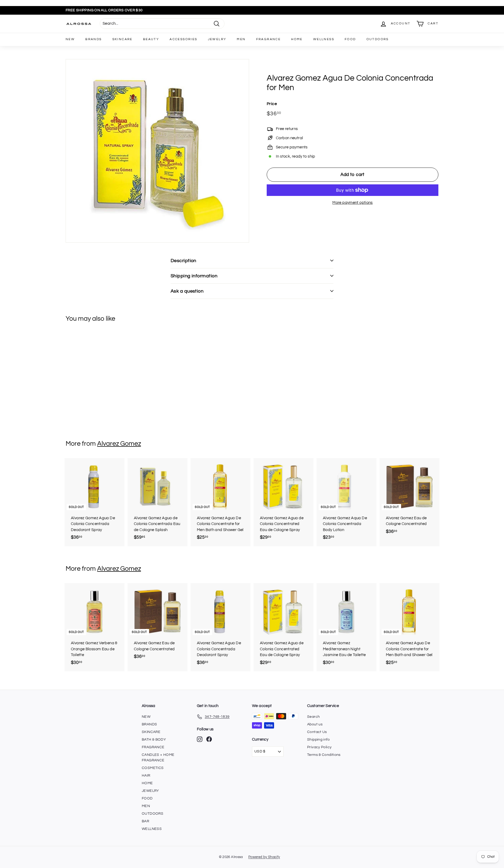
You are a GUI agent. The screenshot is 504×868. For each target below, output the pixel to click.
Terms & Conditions (324, 755)
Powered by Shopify (264, 857)
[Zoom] (157, 150)
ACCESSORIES (183, 39)
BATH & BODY (154, 739)
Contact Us (317, 732)
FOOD (350, 39)
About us (315, 724)
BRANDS (93, 39)
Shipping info (318, 739)
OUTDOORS (377, 39)
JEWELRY (217, 39)
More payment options (352, 203)
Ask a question (187, 291)
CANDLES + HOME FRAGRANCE (158, 757)
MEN (241, 39)
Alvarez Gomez (119, 443)
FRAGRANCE (268, 39)
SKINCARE (122, 39)
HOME (297, 39)
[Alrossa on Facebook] (209, 739)
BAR (145, 821)
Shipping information (194, 275)
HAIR (146, 775)
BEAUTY (151, 39)
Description (183, 260)
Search (313, 717)
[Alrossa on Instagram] (199, 739)
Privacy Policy (319, 747)
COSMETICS (153, 768)
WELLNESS (323, 39)
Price (272, 104)
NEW (70, 39)
